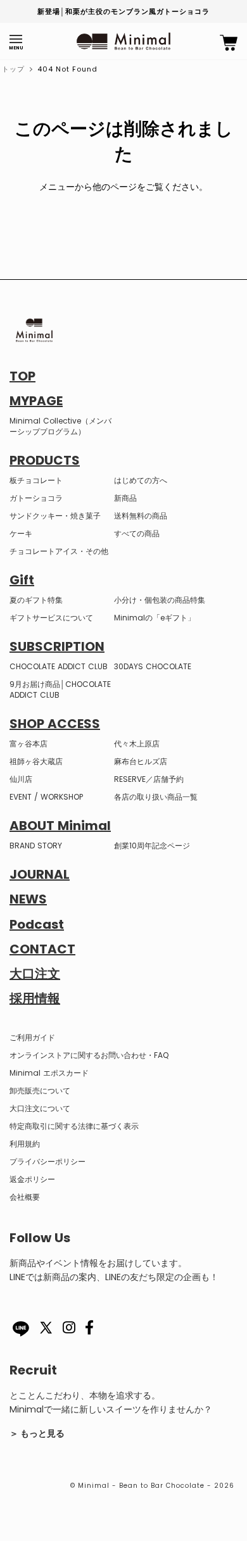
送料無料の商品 (140, 515)
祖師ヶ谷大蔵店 (36, 761)
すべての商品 (137, 533)
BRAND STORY (36, 845)
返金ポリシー (32, 1179)
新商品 (125, 498)
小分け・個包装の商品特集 (159, 599)
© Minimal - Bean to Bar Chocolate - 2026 (152, 1485)
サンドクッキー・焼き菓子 (55, 515)
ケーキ (21, 533)
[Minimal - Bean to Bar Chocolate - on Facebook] (89, 1330)
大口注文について (40, 1108)
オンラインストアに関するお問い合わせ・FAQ (89, 1055)
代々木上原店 (137, 743)
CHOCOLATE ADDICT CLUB (59, 666)
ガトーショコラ (36, 498)
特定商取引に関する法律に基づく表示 (74, 1126)
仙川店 (21, 779)
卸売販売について (40, 1090)
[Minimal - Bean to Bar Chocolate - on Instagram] (69, 1330)
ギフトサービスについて (51, 617)
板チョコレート (36, 480)
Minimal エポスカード (49, 1072)
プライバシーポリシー (48, 1161)
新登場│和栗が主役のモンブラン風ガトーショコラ (123, 11)
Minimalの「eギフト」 (154, 617)
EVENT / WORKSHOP (46, 796)
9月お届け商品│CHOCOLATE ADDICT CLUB (60, 689)
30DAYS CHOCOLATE (152, 666)
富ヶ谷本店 (29, 743)
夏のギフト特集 (36, 599)
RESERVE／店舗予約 (149, 779)
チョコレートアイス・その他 (59, 551)
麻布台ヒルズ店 (140, 761)
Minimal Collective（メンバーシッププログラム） (60, 426)
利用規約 (25, 1143)
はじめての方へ (140, 480)
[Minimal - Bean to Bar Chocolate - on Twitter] (46, 1335)
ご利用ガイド (32, 1037)
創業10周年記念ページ (152, 845)
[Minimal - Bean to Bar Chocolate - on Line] (21, 1329)
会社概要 (25, 1197)
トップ (13, 69)
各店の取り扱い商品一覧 (156, 796)
